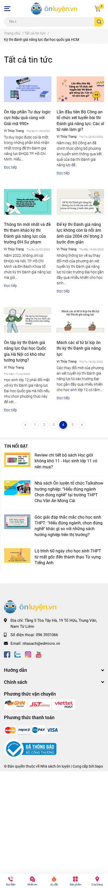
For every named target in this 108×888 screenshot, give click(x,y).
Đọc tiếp (10, 167)
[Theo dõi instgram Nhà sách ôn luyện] (28, 654)
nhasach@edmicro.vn (41, 643)
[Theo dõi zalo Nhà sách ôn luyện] (17, 654)
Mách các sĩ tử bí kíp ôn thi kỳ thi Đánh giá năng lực (79, 348)
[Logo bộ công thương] (30, 748)
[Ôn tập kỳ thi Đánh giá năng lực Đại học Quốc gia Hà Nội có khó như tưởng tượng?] (27, 320)
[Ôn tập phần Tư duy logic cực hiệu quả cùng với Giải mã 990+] (27, 89)
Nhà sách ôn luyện (55, 766)
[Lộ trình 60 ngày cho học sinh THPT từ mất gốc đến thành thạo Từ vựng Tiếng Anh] (17, 555)
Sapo (99, 766)
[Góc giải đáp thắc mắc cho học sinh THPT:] (17, 521)
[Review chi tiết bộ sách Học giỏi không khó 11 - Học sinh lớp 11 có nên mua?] (17, 459)
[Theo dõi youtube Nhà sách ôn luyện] (38, 654)
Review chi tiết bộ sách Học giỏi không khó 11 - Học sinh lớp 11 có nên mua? (66, 461)
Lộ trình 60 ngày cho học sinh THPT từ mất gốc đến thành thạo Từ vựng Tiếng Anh (68, 556)
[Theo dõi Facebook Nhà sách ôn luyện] (7, 654)
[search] (99, 21)
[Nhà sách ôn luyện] (16, 704)
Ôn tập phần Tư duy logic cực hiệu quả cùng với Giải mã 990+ (27, 117)
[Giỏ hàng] (97, 8)
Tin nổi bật (16, 446)
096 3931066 (47, 634)
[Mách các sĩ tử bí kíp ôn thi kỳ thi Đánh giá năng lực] (80, 320)
